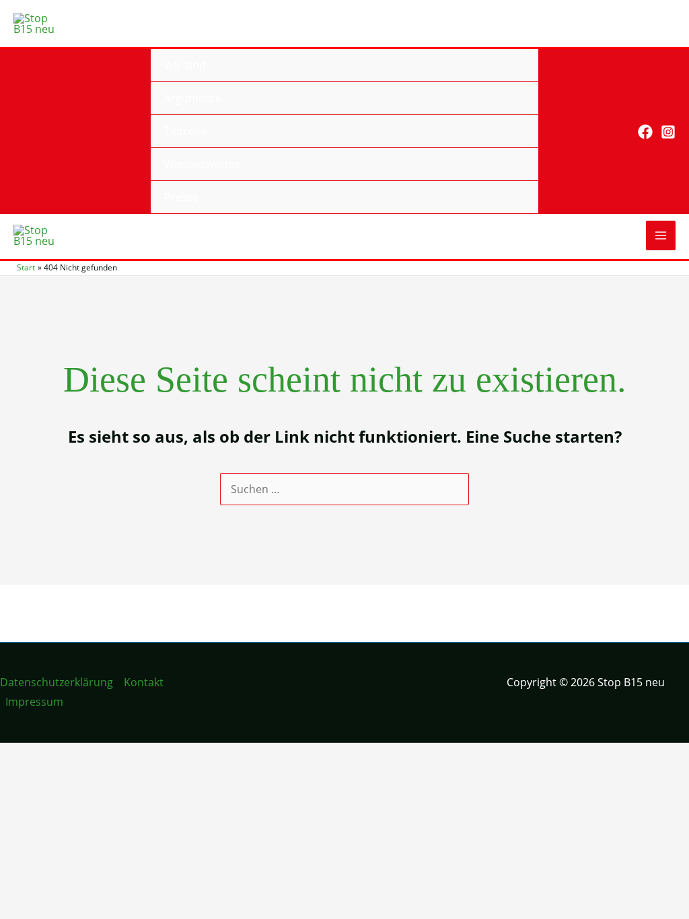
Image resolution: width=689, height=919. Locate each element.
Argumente (192, 98)
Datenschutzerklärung (56, 682)
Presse (181, 197)
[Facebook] (645, 131)
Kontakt (144, 682)
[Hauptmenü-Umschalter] (661, 235)
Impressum (34, 701)
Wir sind (185, 65)
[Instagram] (668, 131)
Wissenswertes (202, 164)
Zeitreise (186, 131)
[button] (618, 131)
